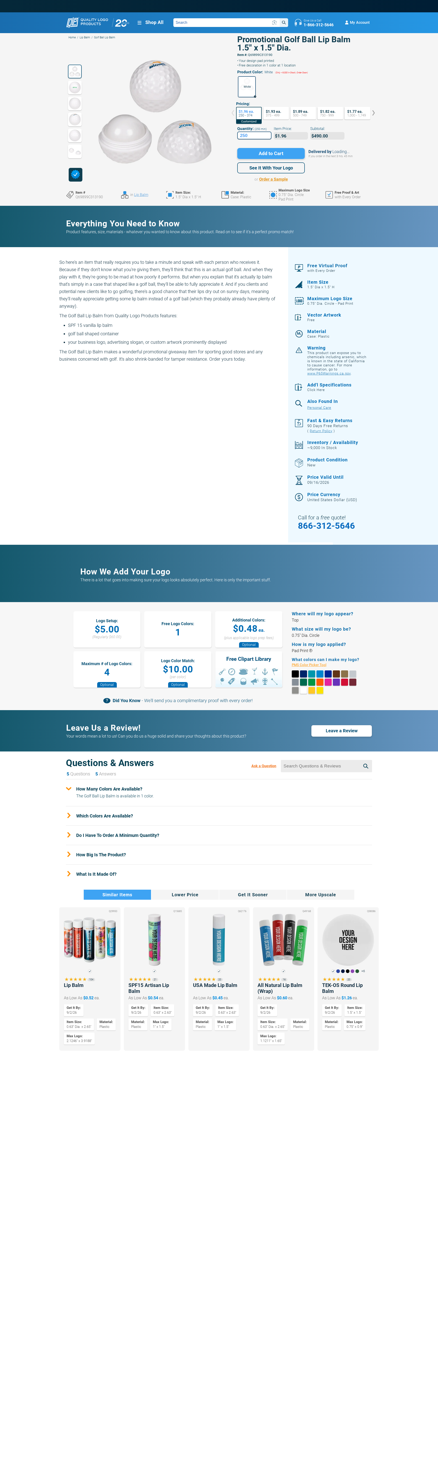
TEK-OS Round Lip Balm (342, 988)
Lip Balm (85, 37)
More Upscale (320, 894)
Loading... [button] (340, 151)
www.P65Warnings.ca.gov (329, 373)
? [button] (310, 650)
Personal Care (319, 408)
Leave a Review (342, 730)
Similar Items (117, 894)
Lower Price (185, 894)
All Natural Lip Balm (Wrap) (280, 988)
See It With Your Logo (271, 168)
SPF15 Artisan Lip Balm (148, 988)
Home (72, 37)
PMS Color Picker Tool (314, 665)
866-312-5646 (326, 525)
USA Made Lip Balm (215, 985)
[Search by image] (274, 22)
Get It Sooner (253, 894)
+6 (363, 971)
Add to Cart (271, 153)
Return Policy (321, 431)
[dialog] (75, 175)
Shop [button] (154, 22)
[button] (246, 86)
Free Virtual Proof (327, 268)
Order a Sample (273, 179)
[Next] (370, 113)
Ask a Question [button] (263, 766)
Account (360, 22)
